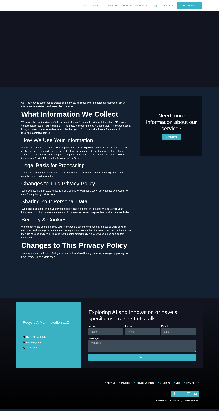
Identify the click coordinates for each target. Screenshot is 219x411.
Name (91, 326)
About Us (98, 5)
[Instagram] (188, 394)
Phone (128, 326)
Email (164, 326)
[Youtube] (195, 394)
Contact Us (167, 5)
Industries (113, 5)
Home (85, 5)
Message (93, 338)
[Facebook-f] (174, 394)
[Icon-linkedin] (181, 394)
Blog (154, 5)
